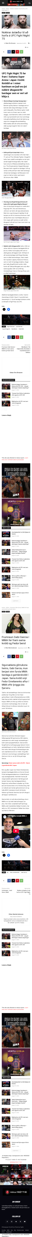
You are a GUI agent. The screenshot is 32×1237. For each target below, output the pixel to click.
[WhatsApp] (21, 52)
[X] (13, 52)
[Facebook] (9, 52)
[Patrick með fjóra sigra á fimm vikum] (6, 595)
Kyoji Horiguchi (6, 329)
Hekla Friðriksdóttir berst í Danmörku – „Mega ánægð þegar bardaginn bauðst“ (19, 551)
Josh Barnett (19, 326)
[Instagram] (11, 1221)
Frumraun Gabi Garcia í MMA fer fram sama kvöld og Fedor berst (8, 348)
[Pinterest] (17, 52)
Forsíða (7, 12)
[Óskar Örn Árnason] (3, 43)
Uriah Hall (21, 329)
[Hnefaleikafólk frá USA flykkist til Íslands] (6, 534)
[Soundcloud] (16, 1221)
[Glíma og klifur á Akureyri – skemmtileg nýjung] (6, 578)
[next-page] (6, 409)
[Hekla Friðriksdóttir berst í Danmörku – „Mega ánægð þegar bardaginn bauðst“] (6, 552)
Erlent (7, 8)
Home (3, 8)
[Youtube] (24, 1221)
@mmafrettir (16, 1162)
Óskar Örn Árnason (11, 43)
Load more (15, 601)
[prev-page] (3, 409)
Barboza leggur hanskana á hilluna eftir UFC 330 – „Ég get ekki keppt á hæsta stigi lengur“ (20, 386)
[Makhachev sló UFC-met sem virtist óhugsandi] (6, 403)
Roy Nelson (14, 329)
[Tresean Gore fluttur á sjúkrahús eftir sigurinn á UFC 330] (6, 395)
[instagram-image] (5, 1169)
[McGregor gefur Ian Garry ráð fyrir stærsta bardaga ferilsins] (6, 586)
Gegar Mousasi (10, 326)
